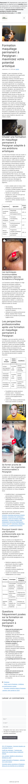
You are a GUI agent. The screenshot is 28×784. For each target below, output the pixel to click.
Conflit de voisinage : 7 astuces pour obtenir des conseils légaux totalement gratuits (12, 752)
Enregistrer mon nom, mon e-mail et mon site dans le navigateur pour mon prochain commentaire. (15, 731)
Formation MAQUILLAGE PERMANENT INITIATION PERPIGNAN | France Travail (12, 522)
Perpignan (6, 682)
